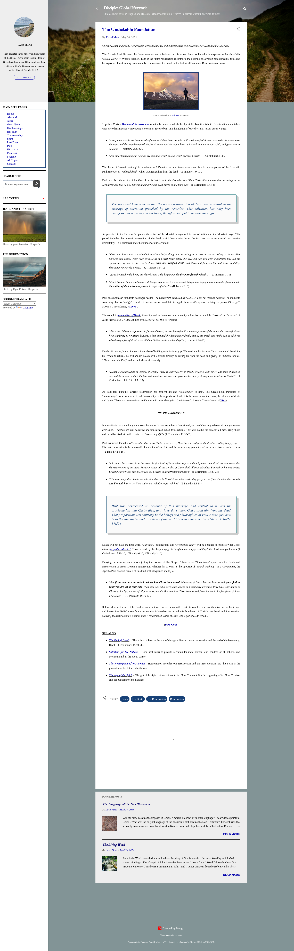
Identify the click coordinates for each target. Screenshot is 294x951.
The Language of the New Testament (126, 804)
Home (10, 113)
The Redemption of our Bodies (127, 663)
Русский (12, 153)
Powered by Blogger (173, 928)
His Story (12, 131)
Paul (9, 146)
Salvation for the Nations (123, 652)
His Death (137, 699)
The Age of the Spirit (120, 675)
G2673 (132, 306)
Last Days (12, 142)
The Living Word (113, 845)
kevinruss (178, 935)
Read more (231, 834)
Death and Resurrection (135, 124)
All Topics (12, 160)
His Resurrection (157, 699)
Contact (11, 163)
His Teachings (14, 128)
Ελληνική (12, 149)
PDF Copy (171, 624)
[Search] (245, 9)
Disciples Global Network (125, 8)
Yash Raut (175, 115)
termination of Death (129, 315)
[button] (238, 29)
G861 (223, 400)
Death (124, 699)
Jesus (10, 121)
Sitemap (11, 156)
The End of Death (119, 640)
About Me (12, 117)
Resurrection (177, 699)
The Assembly (15, 135)
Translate (28, 307)
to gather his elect (120, 549)
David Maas (24, 45)
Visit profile (24, 77)
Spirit (10, 138)
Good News (13, 124)
